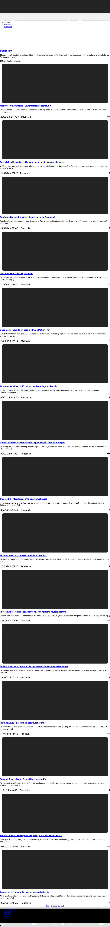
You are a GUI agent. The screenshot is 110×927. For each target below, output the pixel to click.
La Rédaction (9, 910)
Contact (7, 912)
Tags (6, 916)
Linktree (7, 914)
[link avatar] (9, 46)
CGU (6, 918)
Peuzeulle (6, 50)
